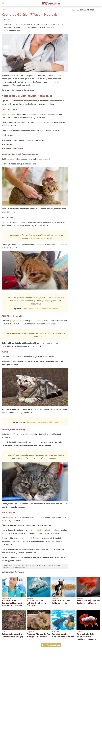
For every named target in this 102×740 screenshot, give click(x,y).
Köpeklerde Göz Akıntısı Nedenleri (42, 309)
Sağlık (3, 9)
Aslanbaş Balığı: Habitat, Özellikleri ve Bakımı (88, 601)
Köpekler (54, 598)
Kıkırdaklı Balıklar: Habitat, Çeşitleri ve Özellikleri (36, 603)
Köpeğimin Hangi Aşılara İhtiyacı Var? (42, 422)
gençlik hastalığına (17, 321)
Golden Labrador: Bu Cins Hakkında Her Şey (12, 635)
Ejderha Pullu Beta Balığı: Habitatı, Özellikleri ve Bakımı (86, 636)
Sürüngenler (6, 598)
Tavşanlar (30, 632)
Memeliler (55, 632)
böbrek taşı (40, 530)
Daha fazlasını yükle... (51, 645)
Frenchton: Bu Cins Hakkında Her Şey (60, 601)
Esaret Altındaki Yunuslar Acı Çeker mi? (62, 635)
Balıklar (30, 598)
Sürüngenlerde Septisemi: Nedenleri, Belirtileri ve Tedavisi (12, 603)
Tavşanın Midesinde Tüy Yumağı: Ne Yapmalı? (38, 635)
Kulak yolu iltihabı (9, 114)
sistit (11, 517)
